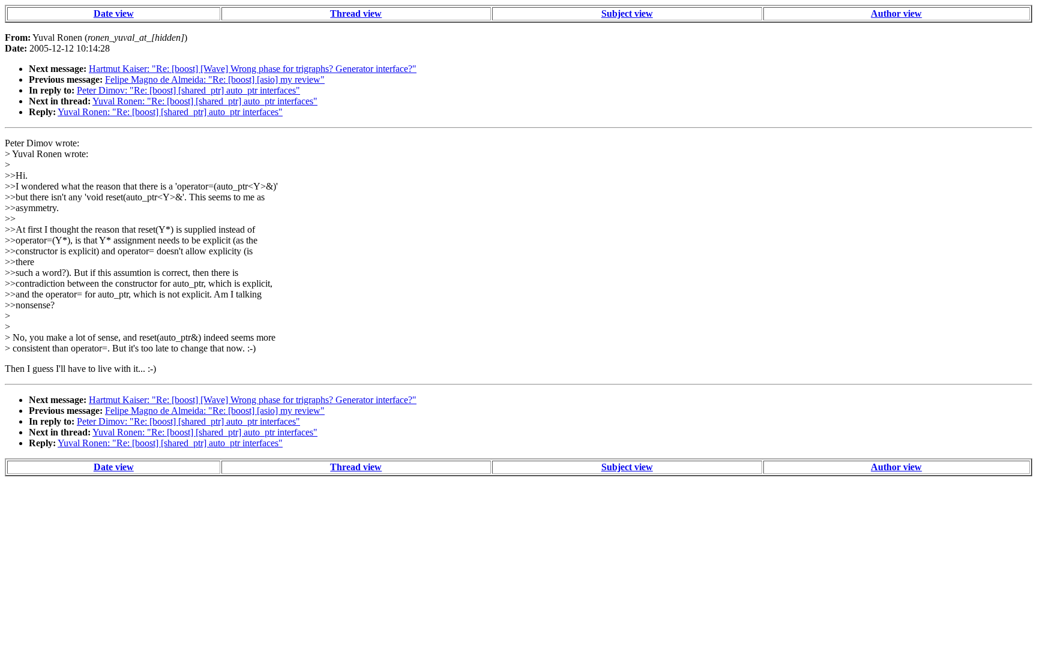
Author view (896, 13)
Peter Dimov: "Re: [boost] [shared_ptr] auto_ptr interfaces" (188, 90)
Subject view (627, 13)
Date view (114, 13)
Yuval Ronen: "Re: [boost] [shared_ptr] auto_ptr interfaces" (204, 101)
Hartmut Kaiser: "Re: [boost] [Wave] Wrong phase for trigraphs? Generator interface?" (252, 69)
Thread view (356, 13)
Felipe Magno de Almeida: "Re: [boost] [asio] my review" (215, 79)
